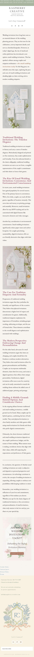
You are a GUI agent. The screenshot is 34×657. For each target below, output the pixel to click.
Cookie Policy (4, 567)
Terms (2, 574)
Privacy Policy (4, 572)
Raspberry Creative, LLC (17, 11)
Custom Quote (4, 569)
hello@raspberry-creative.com (10, 594)
